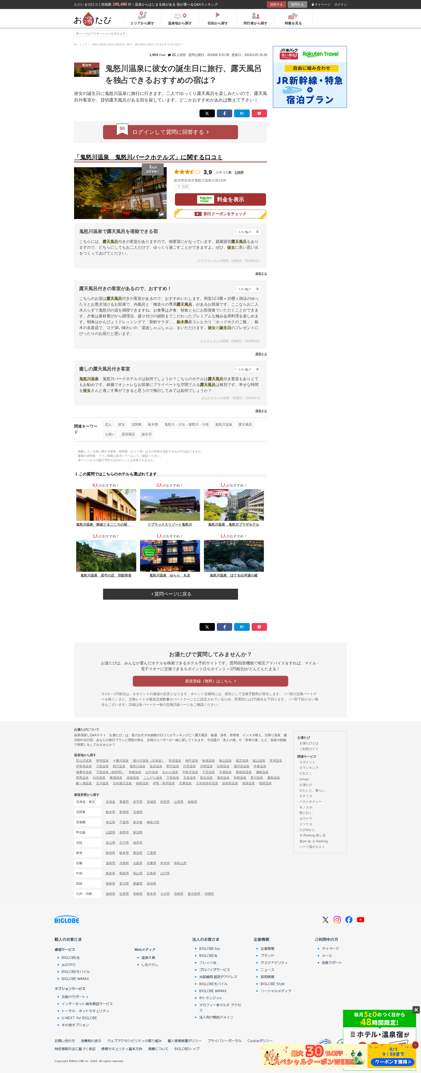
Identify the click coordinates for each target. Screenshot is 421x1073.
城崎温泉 (262, 772)
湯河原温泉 (241, 766)
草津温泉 (275, 760)
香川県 (124, 883)
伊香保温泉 (84, 766)
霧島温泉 (273, 778)
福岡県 (110, 894)
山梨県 (110, 832)
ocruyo (304, 779)
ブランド (267, 955)
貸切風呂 (128, 434)
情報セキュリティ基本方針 (121, 1048)
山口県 (165, 873)
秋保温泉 (208, 760)
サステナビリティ (274, 962)
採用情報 (267, 976)
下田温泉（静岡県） (110, 772)
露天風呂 (245, 424)
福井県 (138, 842)
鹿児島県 (194, 894)
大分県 (165, 894)
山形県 (178, 802)
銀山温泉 (259, 760)
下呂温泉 (208, 772)
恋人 (108, 424)
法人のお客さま (206, 939)
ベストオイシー (310, 801)
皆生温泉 (206, 778)
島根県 (124, 873)
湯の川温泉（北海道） (148, 760)
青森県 (124, 802)
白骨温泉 (189, 766)
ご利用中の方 (326, 939)
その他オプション (75, 1024)
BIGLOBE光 (71, 957)
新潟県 (138, 832)
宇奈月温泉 (190, 772)
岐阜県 (124, 853)
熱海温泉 (248, 783)
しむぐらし (150, 964)
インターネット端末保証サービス (87, 1003)
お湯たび (305, 785)
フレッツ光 (207, 962)
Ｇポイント (307, 762)
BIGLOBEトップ (186, 1048)
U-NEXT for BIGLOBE (79, 1017)
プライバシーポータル (225, 1040)
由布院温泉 (230, 783)
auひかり (69, 964)
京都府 (124, 863)
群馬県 (124, 812)
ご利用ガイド (308, 749)
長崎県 (138, 894)
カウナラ (305, 818)
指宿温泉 (265, 783)
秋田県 (165, 802)
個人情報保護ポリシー (185, 1040)
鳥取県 (110, 873)
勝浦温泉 (116, 778)
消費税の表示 (91, 1040)
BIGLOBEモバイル (76, 971)
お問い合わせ (65, 1040)
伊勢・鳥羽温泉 (164, 783)
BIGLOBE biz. (210, 948)
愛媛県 (138, 883)
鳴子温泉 (191, 760)
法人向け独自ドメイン (216, 1017)
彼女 (121, 424)
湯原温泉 (223, 778)
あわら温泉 (170, 772)
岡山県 (138, 873)
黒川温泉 (256, 778)
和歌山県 (180, 863)
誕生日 (147, 434)
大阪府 (138, 863)
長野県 (124, 832)
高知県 (151, 883)
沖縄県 (209, 894)
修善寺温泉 (84, 772)
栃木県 (153, 424)
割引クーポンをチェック (225, 214)
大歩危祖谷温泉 (207, 783)
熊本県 (151, 894)
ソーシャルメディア (276, 990)
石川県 (124, 842)
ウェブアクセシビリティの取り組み (134, 1040)
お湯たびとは (308, 743)
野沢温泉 (172, 766)
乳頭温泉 (175, 760)
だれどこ (305, 773)
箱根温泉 (142, 783)
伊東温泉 (260, 766)
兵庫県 (151, 863)
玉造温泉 (189, 778)
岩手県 (138, 802)
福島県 (192, 802)
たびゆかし (307, 830)
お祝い (110, 434)
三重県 (151, 853)
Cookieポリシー (260, 1040)
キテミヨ (305, 796)
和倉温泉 (135, 772)
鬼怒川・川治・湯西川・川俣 (186, 424)
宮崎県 (178, 894)
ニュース (267, 969)
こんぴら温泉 (152, 778)
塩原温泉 (156, 766)
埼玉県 (110, 822)
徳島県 (110, 883)
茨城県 (138, 812)
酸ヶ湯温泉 (84, 783)
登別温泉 (102, 760)
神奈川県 (153, 822)
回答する (276, 4)
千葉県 (124, 822)
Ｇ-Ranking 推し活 (312, 835)
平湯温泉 (225, 772)
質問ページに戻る (172, 593)
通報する (261, 273)
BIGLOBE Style (273, 983)
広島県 (151, 873)
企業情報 (261, 939)
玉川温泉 (102, 783)
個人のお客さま (68, 939)
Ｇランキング (308, 768)
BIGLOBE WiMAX (75, 978)
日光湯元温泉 (122, 783)
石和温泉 (223, 766)
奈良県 (165, 863)
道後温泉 (132, 778)
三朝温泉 (172, 778)
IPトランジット (211, 997)
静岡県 (110, 853)
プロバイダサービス (214, 969)
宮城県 (151, 802)
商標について (158, 1048)
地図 (185, 186)
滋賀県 (110, 863)
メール (327, 955)
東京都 (138, 822)
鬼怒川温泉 (223, 424)
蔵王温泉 (242, 760)
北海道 (110, 802)
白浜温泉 (99, 778)
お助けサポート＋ (75, 996)
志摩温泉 (185, 783)
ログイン (340, 4)
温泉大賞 (148, 957)
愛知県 (138, 853)
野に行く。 (307, 813)
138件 (239, 172)
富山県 (110, 842)
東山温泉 (225, 760)
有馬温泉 (82, 778)
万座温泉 (102, 766)
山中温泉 (151, 772)
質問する (297, 4)
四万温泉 (119, 766)
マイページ (322, 4)
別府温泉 (240, 778)
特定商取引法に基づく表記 (75, 1048)
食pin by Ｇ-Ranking (313, 841)
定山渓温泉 (84, 760)
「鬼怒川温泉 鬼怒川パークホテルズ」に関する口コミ (148, 157)
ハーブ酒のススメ (312, 847)
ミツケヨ (305, 824)
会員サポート (332, 962)
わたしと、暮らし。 (313, 790)
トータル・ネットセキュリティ (85, 1010)
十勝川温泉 (121, 760)
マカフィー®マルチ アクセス (220, 1007)
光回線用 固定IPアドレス (218, 976)
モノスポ (305, 807)
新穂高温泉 (244, 772)
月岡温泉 (206, 766)
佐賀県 (124, 894)
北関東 (136, 424)
